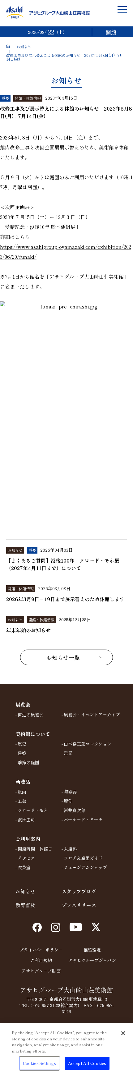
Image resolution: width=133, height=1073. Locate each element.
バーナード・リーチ (83, 819)
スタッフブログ (79, 891)
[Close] (123, 1033)
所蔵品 (22, 781)
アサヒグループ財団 (41, 971)
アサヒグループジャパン (92, 960)
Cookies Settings (39, 1063)
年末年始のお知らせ (28, 630)
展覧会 (22, 704)
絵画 (22, 791)
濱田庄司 (26, 819)
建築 (22, 753)
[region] (66, 1048)
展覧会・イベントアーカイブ (92, 714)
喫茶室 (24, 867)
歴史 (22, 744)
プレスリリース (79, 905)
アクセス (26, 858)
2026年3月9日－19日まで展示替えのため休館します (65, 599)
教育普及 (25, 905)
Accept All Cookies (87, 1063)
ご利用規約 (41, 960)
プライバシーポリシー (41, 949)
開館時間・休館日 (35, 849)
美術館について (32, 733)
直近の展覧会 (31, 714)
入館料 (70, 849)
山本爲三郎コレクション (87, 744)
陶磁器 (70, 791)
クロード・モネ (33, 810)
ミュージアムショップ (85, 867)
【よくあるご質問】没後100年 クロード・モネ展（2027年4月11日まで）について (62, 564)
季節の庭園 (28, 762)
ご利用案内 (27, 838)
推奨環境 (92, 949)
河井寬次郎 (74, 810)
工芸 (22, 801)
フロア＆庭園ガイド (83, 858)
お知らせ (24, 46)
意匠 (68, 753)
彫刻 (68, 801)
